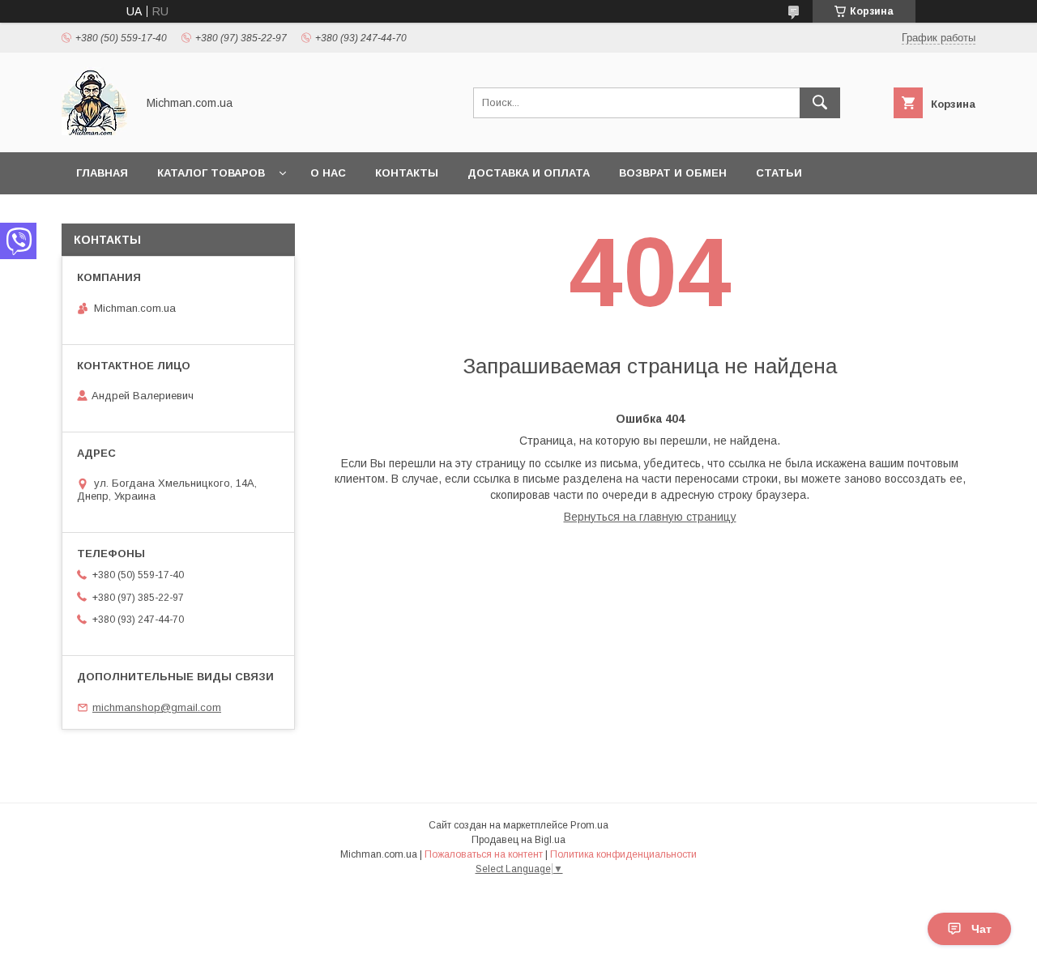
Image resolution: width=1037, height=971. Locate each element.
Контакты (406, 173)
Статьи (779, 173)
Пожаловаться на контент (484, 854)
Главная (102, 173)
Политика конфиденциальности (623, 854)
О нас (328, 173)
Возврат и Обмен (673, 173)
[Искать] (820, 102)
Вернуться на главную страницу (650, 516)
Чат (981, 928)
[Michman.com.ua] (94, 131)
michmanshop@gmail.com (156, 707)
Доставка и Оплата (528, 173)
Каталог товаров (211, 173)
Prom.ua (589, 825)
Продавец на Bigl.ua (518, 839)
